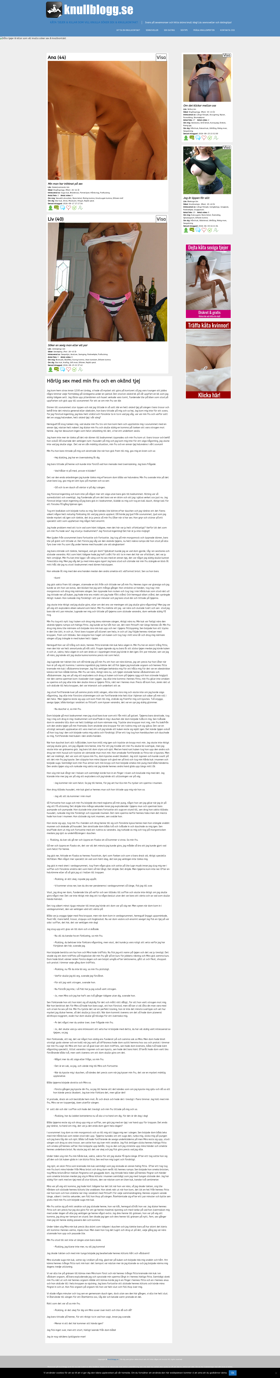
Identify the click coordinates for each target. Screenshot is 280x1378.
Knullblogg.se (113, 1359)
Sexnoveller (152, 30)
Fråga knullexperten (204, 30)
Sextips (184, 30)
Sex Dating (169, 30)
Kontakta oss (227, 30)
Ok (232, 1373)
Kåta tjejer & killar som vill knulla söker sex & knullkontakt (94, 22)
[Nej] (276, 1373)
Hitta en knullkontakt (128, 30)
